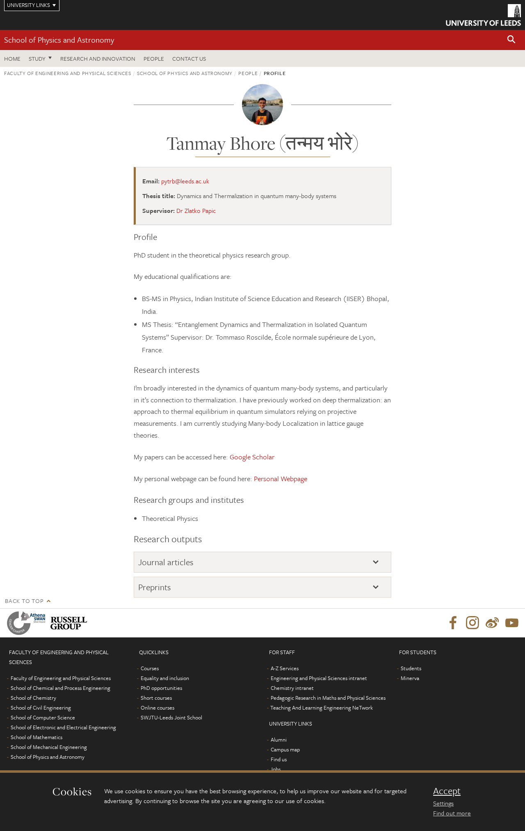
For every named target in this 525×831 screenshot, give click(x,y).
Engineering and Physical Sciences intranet (319, 678)
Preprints (154, 587)
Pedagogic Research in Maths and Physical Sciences (328, 698)
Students (411, 668)
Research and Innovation (97, 58)
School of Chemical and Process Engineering (60, 688)
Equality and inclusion (165, 678)
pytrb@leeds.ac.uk (185, 180)
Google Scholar (252, 457)
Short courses (156, 698)
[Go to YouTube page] (511, 623)
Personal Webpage (280, 478)
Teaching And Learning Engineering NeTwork (321, 707)
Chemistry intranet (292, 688)
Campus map (285, 749)
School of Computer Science (43, 717)
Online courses (157, 707)
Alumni (279, 739)
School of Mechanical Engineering (49, 747)
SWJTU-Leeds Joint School (171, 717)
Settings (443, 803)
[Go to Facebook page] (452, 623)
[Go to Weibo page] (492, 623)
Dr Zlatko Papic (196, 210)
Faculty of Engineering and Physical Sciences (67, 73)
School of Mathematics (36, 737)
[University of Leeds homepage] (483, 15)
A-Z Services (285, 668)
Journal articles (166, 562)
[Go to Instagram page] (472, 623)
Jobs (275, 769)
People (154, 58)
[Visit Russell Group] (70, 623)
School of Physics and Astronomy (59, 39)
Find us (279, 759)
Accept (447, 791)
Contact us (189, 58)
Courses (150, 668)
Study (37, 58)
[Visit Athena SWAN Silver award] (28, 623)
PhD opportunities (161, 688)
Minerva (410, 678)
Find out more (452, 812)
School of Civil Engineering (41, 707)
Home (12, 58)
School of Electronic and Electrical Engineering (63, 727)
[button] (511, 40)
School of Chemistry (33, 698)
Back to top (24, 600)
